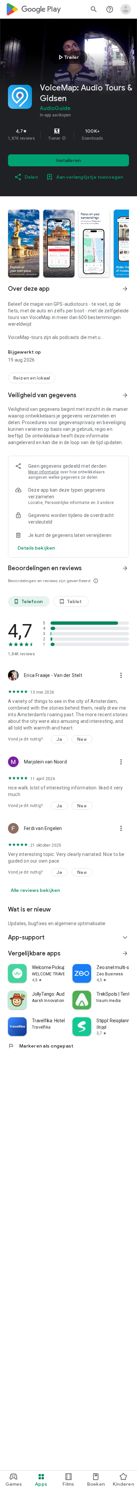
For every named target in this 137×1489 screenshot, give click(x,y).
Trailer (68, 57)
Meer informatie (43, 472)
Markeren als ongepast (40, 1046)
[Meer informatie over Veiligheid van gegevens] (125, 395)
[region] (68, 134)
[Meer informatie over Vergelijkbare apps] (125, 953)
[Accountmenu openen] (126, 9)
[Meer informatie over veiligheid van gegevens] (36, 548)
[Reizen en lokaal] (31, 378)
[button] (64, 138)
